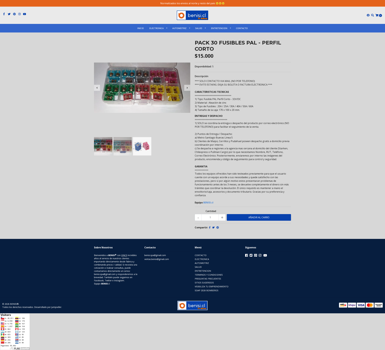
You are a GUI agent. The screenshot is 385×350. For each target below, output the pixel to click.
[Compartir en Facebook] (209, 227)
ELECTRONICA (156, 28)
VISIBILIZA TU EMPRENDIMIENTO (211, 286)
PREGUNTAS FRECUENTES (208, 278)
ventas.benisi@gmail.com (156, 259)
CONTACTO (200, 255)
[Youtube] (24, 14)
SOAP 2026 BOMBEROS (206, 290)
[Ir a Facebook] (4, 14)
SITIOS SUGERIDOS (204, 282)
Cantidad (211, 211)
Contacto (242, 28)
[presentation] (97, 88)
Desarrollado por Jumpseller (47, 307)
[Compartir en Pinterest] (217, 227)
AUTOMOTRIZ (179, 28)
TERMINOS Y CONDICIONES (209, 274)
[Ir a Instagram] (19, 14)
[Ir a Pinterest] (14, 14)
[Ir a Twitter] (9, 14)
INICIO (140, 28)
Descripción (201, 76)
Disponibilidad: (203, 66)
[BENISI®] (192, 15)
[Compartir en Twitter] (213, 227)
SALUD (198, 28)
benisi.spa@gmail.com (155, 255)
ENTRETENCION (219, 28)
